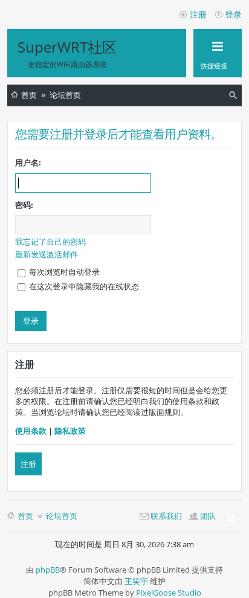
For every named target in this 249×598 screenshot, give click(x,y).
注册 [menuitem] (198, 14)
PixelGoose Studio (168, 592)
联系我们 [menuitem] (166, 515)
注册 (28, 463)
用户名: (28, 162)
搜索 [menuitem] (234, 97)
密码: (24, 204)
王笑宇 (136, 581)
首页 (29, 94)
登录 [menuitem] (233, 14)
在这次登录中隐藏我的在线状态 (83, 286)
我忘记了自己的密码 (50, 241)
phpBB (48, 569)
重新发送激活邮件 (46, 254)
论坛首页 (65, 94)
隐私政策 (70, 430)
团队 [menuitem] (208, 515)
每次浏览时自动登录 (63, 271)
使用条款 (31, 430)
